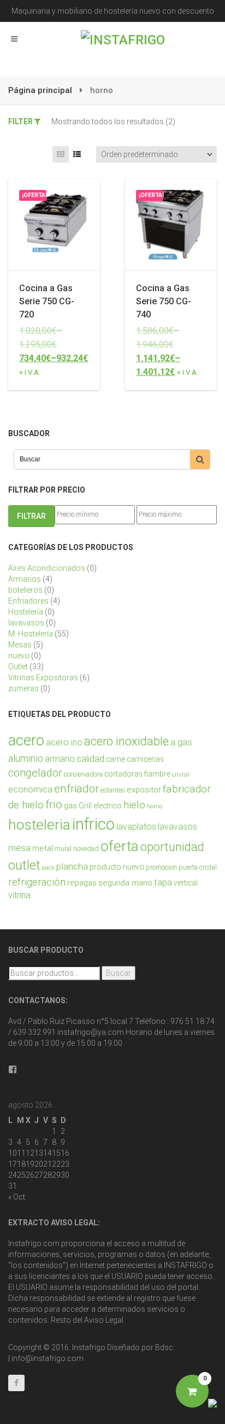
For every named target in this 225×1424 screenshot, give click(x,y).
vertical (186, 882)
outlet (24, 865)
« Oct (16, 1197)
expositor (144, 790)
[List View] (77, 154)
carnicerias (145, 759)
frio (53, 804)
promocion (161, 867)
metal (42, 848)
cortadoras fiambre (137, 773)
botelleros (25, 590)
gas (70, 806)
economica (30, 789)
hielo (134, 804)
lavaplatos (136, 826)
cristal (180, 774)
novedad (86, 849)
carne (115, 759)
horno (154, 806)
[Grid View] (60, 154)
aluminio (25, 758)
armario (60, 759)
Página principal (40, 90)
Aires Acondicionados (46, 568)
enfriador (76, 788)
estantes (112, 790)
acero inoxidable (126, 741)
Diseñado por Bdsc (140, 1347)
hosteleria (39, 825)
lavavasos (26, 622)
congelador (35, 772)
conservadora (83, 774)
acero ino (64, 742)
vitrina (19, 895)
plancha (72, 866)
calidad (90, 759)
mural (63, 849)
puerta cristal (198, 867)
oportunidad (172, 847)
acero (26, 740)
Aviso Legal (103, 1320)
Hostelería (25, 611)
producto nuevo (117, 866)
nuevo (18, 655)
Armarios (24, 579)
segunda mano (125, 883)
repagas (82, 883)
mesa (19, 848)
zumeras (23, 688)
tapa (163, 882)
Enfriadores (28, 601)
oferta (119, 846)
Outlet (18, 666)
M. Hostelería (30, 633)
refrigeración (37, 882)
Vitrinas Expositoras (43, 677)
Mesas (20, 644)
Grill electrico (100, 805)
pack (48, 867)
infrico (93, 824)
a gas (181, 742)
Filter (21, 121)
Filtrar (31, 516)
